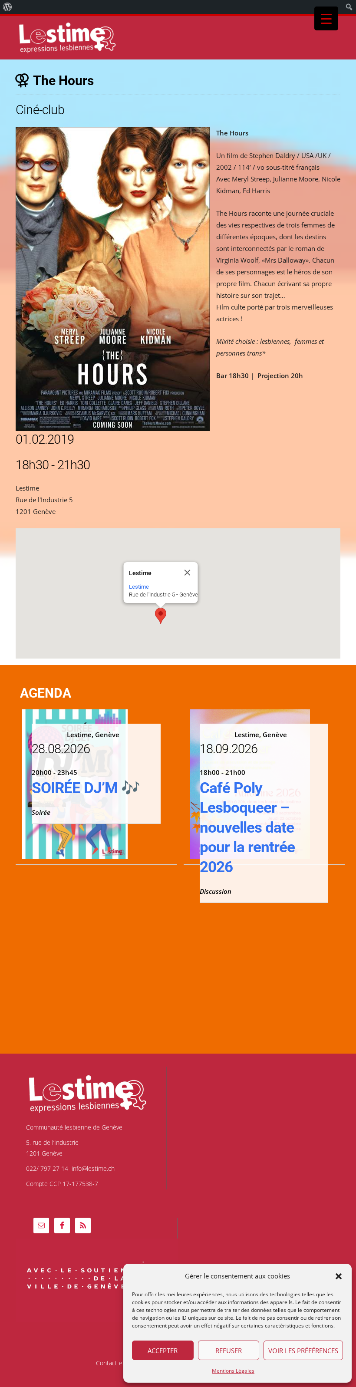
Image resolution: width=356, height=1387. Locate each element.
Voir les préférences (303, 1350)
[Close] (187, 572)
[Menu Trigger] (326, 18)
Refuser (228, 1350)
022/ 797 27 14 (47, 1168)
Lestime (139, 586)
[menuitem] (7, 7)
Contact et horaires (122, 1363)
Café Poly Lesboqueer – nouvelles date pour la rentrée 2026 (247, 827)
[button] (338, 1276)
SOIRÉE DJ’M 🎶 (86, 788)
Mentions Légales (233, 1370)
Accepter (163, 1350)
